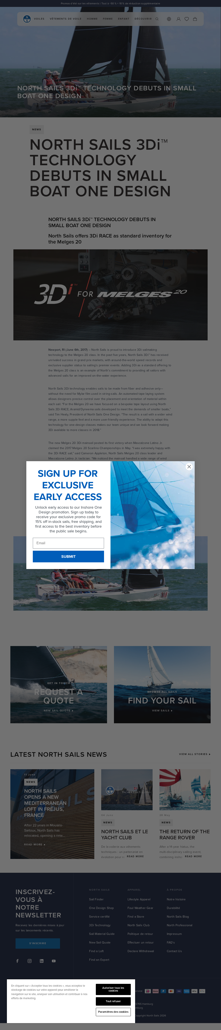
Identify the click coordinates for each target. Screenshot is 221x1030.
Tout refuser (113, 1001)
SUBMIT (68, 556)
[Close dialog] (189, 466)
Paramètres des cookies (113, 1012)
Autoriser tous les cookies (113, 989)
